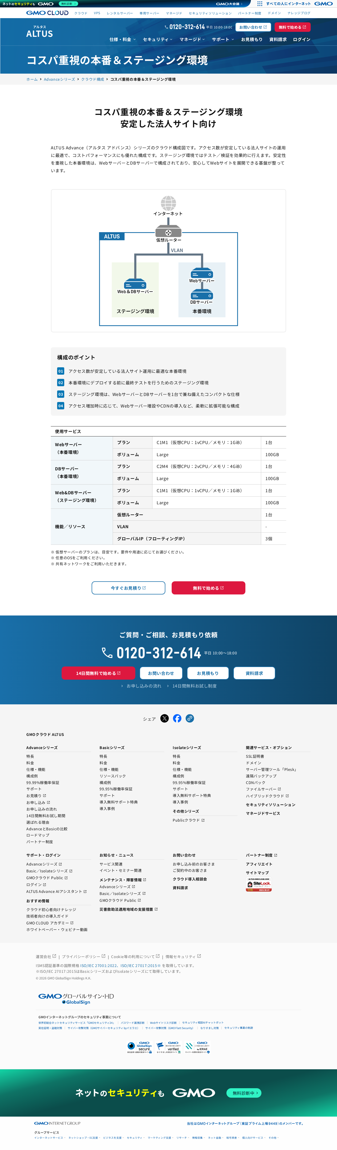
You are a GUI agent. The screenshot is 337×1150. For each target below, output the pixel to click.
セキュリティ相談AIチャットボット (203, 1022)
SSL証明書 (255, 756)
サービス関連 (111, 864)
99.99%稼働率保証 (42, 782)
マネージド (174, 13)
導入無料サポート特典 (119, 802)
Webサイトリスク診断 (163, 1023)
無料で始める (292, 27)
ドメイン (253, 763)
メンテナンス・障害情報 (123, 879)
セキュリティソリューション (210, 13)
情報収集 (197, 1137)
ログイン (36, 884)
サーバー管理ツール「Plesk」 (272, 769)
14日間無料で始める (98, 673)
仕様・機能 (36, 769)
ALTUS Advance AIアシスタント (56, 891)
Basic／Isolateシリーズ (49, 871)
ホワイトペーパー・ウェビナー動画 (57, 929)
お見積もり (208, 673)
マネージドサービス (263, 813)
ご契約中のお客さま (190, 870)
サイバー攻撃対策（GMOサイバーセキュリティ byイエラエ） (104, 1028)
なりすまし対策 (209, 1028)
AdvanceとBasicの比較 (47, 829)
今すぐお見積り (128, 588)
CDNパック (255, 782)
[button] (168, 1047)
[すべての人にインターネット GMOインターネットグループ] (300, 3)
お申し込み (38, 802)
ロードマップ (37, 835)
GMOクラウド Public (47, 878)
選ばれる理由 (37, 822)
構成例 (32, 776)
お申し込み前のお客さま (194, 864)
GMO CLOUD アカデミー (50, 922)
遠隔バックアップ (261, 776)
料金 (30, 763)
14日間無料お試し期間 (45, 815)
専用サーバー (150, 13)
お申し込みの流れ (41, 809)
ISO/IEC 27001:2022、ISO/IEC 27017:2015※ (121, 965)
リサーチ (181, 1137)
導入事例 (107, 808)
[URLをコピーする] (190, 719)
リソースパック (113, 776)
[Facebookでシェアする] (177, 719)
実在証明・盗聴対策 (50, 1028)
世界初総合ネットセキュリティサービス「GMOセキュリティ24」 (76, 1023)
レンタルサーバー (120, 13)
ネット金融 (214, 1137)
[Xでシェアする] (164, 719)
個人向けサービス (252, 1137)
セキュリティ (134, 1137)
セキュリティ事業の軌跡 (238, 1028)
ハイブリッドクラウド (267, 795)
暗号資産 (231, 1137)
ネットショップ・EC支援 (83, 1137)
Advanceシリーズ (44, 864)
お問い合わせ (253, 27)
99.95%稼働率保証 (116, 789)
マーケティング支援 (159, 1137)
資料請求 (254, 673)
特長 (30, 756)
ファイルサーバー (263, 789)
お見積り (36, 795)
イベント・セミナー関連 (121, 870)
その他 (272, 1137)
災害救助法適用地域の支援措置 (129, 909)
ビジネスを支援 (112, 1137)
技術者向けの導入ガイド (47, 916)
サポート (34, 789)
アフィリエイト (259, 864)
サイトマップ (257, 872)
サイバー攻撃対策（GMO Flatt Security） (170, 1028)
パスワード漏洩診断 (133, 1023)
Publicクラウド (189, 820)
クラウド (81, 13)
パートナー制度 (249, 13)
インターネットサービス (48, 1137)
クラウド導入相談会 (190, 879)
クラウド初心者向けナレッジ (51, 909)
